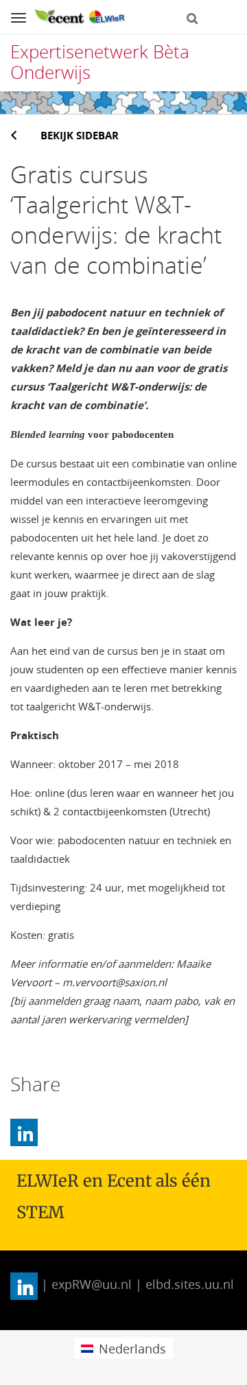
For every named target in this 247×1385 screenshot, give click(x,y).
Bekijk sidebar (79, 135)
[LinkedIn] (24, 1132)
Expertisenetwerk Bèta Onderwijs (99, 61)
